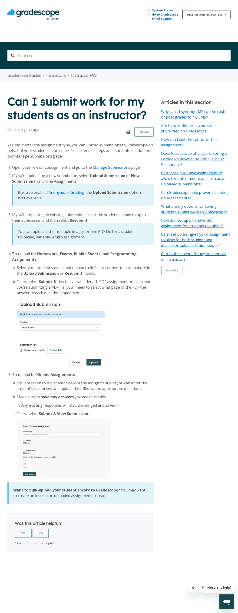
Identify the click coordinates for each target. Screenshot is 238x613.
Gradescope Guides (24, 75)
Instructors (56, 75)
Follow (144, 131)
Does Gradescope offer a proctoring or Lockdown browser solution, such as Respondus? (195, 159)
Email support (162, 19)
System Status (162, 10)
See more (171, 270)
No (41, 533)
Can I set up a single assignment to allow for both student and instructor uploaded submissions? (193, 178)
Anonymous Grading (66, 192)
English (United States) (204, 14)
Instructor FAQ (84, 75)
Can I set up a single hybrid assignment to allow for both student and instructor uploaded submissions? (195, 240)
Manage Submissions (111, 167)
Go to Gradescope (165, 14)
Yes (23, 533)
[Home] (33, 14)
